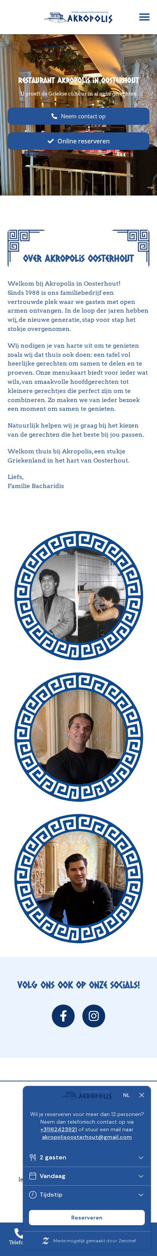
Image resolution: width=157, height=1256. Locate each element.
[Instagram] (93, 1016)
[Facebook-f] (63, 1016)
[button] (144, 17)
